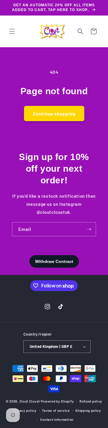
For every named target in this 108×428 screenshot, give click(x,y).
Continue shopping (54, 113)
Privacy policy (25, 410)
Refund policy (91, 401)
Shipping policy (88, 410)
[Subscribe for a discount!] (89, 229)
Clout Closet (30, 401)
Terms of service (56, 410)
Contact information (57, 419)
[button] (12, 31)
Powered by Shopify (57, 401)
